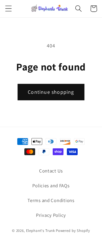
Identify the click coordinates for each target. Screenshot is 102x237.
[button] (8, 8)
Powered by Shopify (73, 230)
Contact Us (51, 171)
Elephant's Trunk (40, 230)
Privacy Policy (51, 215)
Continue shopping (51, 92)
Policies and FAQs (50, 185)
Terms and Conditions (50, 200)
